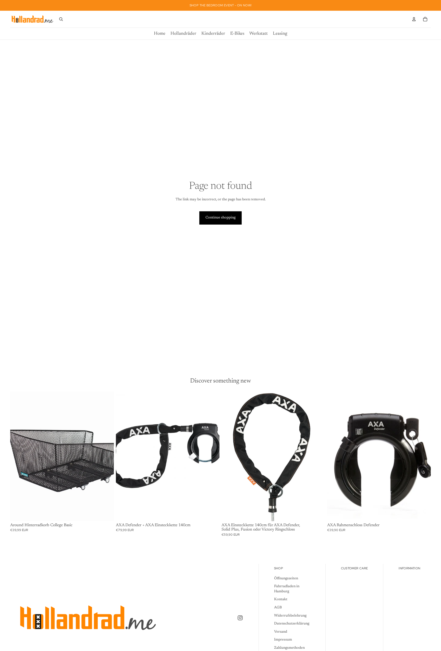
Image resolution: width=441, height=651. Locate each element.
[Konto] (414, 19)
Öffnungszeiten (286, 578)
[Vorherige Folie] (334, 456)
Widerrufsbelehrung (290, 616)
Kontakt (280, 599)
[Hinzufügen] (106, 513)
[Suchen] (61, 19)
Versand (280, 632)
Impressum (283, 640)
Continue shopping (220, 217)
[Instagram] (240, 618)
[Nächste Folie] (423, 456)
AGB (278, 607)
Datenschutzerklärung (291, 623)
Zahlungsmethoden (289, 648)
